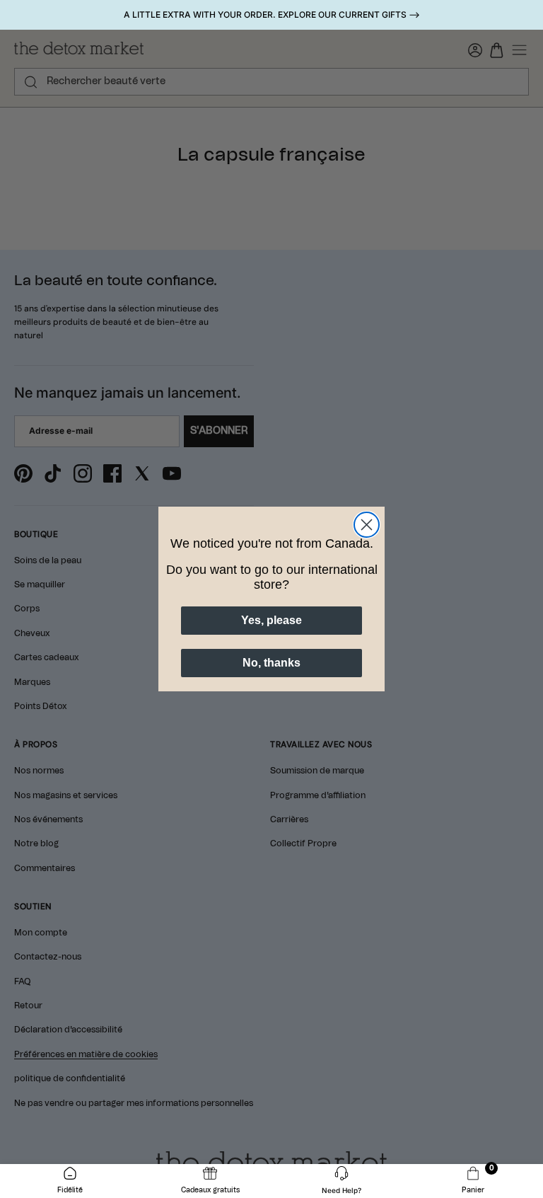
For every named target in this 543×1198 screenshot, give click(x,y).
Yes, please (271, 620)
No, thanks (271, 663)
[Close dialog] (366, 524)
